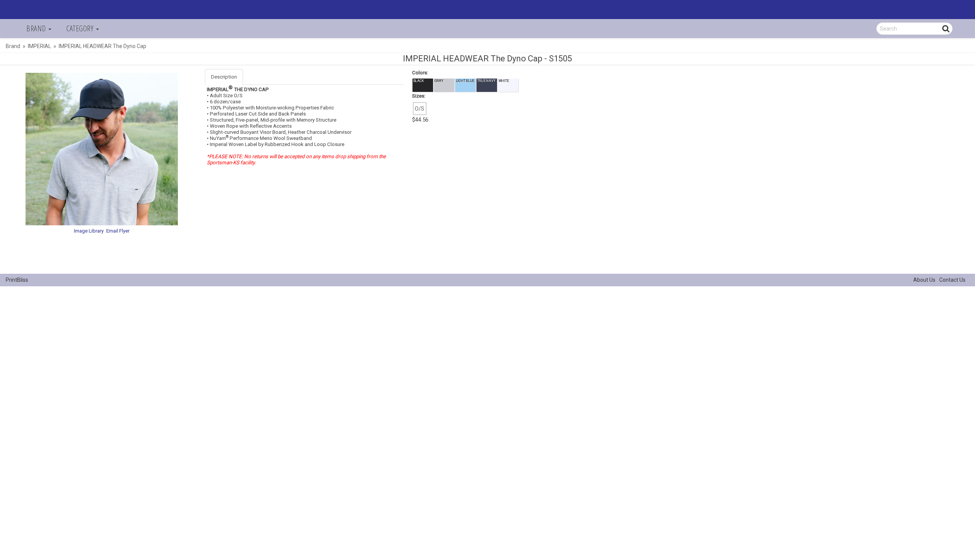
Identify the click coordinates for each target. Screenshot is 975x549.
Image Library (89, 231)
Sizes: (418, 96)
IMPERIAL (39, 46)
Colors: (420, 72)
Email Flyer (117, 231)
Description (224, 77)
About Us (924, 280)
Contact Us (952, 280)
